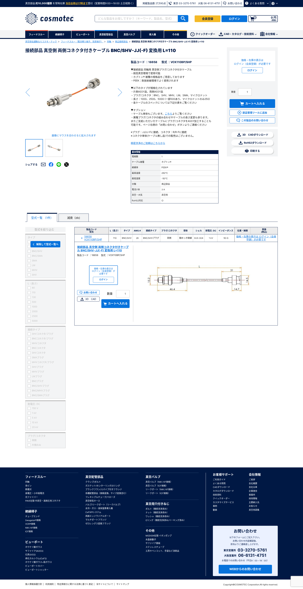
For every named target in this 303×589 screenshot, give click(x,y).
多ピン (28, 485)
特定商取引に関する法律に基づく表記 (75, 584)
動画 (215, 510)
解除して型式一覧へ (47, 244)
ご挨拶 (252, 479)
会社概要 (253, 483)
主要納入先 (254, 502)
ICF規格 (29, 531)
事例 (215, 506)
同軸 (109, 41)
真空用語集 (254, 510)
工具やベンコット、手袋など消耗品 (162, 551)
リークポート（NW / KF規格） (160, 489)
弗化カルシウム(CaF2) (36, 558)
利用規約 (49, 584)
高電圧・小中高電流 (34, 493)
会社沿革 (253, 487)
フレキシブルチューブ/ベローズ (100, 497)
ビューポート (34, 542)
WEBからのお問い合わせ (245, 569)
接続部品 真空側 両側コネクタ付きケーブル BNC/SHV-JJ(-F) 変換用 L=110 (103, 248)
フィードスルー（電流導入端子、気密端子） (82, 41)
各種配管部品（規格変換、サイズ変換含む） (106, 493)
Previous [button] (28, 92)
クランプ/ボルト (93, 482)
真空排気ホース (92, 500)
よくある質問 (257, 3)
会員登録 (207, 18)
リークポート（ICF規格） (158, 493)
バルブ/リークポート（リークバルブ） (103, 504)
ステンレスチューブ (155, 547)
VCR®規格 (30, 524)
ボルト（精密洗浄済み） (157, 509)
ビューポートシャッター (36, 570)
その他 (150, 530)
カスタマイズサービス (223, 502)
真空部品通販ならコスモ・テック (41, 41)
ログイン (234, 18)
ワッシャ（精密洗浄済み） (158, 516)
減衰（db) (73, 218)
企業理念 (253, 491)
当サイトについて (104, 584)
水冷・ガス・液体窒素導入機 (99, 508)
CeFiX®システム (93, 512)
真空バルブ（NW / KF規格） (159, 482)
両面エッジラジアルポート (98, 516)
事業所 (252, 495)
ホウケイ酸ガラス (33, 547)
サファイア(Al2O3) (34, 551)
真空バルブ (153, 477)
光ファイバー (31, 497)
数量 (233, 92)
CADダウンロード (221, 487)
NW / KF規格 (31, 527)
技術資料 (217, 495)
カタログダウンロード (223, 491)
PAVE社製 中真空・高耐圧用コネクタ (42, 500)
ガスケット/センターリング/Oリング (102, 485)
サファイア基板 (153, 543)
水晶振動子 (151, 539)
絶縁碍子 (31, 511)
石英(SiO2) (30, 554)
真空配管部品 (94, 477)
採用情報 (253, 498)
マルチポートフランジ (95, 519)
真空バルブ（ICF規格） (157, 485)
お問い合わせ (234, 3)
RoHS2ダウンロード (255, 142)
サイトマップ (122, 584)
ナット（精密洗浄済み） (157, 512)
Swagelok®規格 (33, 520)
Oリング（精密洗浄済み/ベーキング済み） (166, 520)
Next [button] (120, 92)
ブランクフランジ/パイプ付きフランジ (103, 489)
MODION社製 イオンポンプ (159, 535)
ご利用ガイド (219, 479)
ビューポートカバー (34, 566)
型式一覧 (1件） (42, 218)
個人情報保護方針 (33, 584)
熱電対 (28, 489)
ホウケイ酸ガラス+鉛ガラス (38, 562)
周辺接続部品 (121, 41)
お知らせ (253, 506)
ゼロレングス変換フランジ (98, 523)
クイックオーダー (205, 33)
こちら (168, 113)
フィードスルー (35, 477)
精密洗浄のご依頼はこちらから (148, 143)
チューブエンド (32, 516)
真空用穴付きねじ (157, 504)
